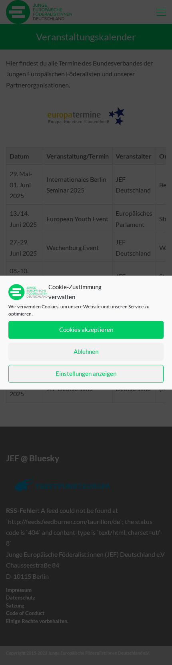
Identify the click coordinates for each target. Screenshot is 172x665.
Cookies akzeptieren (86, 329)
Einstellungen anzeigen (86, 373)
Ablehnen (86, 351)
